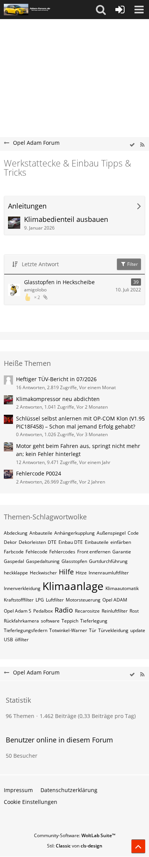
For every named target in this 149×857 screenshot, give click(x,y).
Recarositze (87, 611)
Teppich (70, 621)
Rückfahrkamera (21, 621)
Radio (64, 609)
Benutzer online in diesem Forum (59, 739)
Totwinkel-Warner (68, 630)
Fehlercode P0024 (38, 473)
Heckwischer (43, 572)
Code (133, 533)
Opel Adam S (17, 611)
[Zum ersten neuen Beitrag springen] (14, 223)
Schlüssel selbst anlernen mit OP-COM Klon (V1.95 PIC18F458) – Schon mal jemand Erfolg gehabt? (80, 422)
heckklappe (16, 572)
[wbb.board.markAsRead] (132, 145)
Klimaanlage (73, 586)
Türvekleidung (113, 630)
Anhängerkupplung (74, 533)
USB (8, 639)
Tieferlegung (93, 621)
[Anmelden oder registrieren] (120, 9)
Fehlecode (36, 551)
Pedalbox (43, 611)
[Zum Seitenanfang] (138, 846)
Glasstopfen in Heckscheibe (59, 282)
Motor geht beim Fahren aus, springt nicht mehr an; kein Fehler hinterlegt (78, 450)
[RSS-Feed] (142, 145)
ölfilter (22, 639)
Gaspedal (14, 561)
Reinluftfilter (115, 611)
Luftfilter (55, 600)
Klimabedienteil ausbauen (66, 219)
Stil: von (74, 845)
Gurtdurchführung (108, 561)
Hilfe (66, 571)
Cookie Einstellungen (30, 801)
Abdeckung (16, 533)
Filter (132, 264)
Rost (134, 611)
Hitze (81, 572)
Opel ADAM (114, 600)
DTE (52, 542)
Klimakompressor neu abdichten (58, 399)
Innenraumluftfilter (109, 572)
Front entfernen (93, 551)
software (50, 621)
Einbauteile (97, 542)
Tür (92, 630)
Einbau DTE (70, 542)
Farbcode (14, 551)
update (137, 630)
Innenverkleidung (22, 588)
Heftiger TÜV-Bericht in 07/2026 (56, 379)
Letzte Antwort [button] (40, 264)
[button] (101, 9)
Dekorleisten (32, 542)
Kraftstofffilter (19, 600)
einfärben (120, 542)
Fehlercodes (62, 551)
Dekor (10, 542)
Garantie (121, 551)
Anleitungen (27, 206)
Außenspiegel (111, 533)
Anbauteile (40, 533)
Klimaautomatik (122, 588)
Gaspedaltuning (43, 561)
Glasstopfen (74, 561)
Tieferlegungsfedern (25, 630)
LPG (40, 600)
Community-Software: (74, 835)
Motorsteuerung (83, 600)
